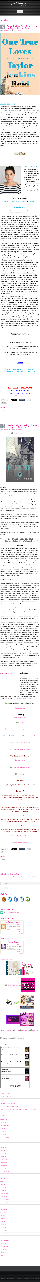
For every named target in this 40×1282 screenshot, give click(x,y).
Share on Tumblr (22, 400)
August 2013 (3, 1249)
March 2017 (3, 1134)
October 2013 (3, 1243)
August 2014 (3, 1212)
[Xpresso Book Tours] (13, 969)
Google (27, 371)
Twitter (23, 201)
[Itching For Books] (13, 1020)
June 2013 (3, 1255)
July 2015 (2, 1178)
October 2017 (3, 1122)
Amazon (7, 369)
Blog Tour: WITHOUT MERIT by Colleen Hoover (12, 1100)
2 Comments (18, 30)
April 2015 (3, 1187)
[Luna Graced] (27, 1071)
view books (20, 933)
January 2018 (3, 1119)
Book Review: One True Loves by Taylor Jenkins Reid (22, 27)
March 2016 (3, 1156)
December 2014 (4, 1200)
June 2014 (3, 1218)
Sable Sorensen (5, 1078)
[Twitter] (18, 1273)
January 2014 (3, 1234)
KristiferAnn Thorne (6, 1071)
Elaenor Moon (5, 1066)
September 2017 (4, 1125)
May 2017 (2, 1128)
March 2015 (3, 1190)
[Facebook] (21, 1273)
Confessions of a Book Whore (13, 924)
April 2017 (3, 1131)
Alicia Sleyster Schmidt (7, 1056)
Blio (22, 371)
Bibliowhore (6, 30)
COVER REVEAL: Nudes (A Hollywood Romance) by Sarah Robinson (18, 1109)
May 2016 (2, 1150)
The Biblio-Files (20, 4)
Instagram (32, 201)
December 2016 (4, 1138)
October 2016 (3, 1141)
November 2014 (4, 1203)
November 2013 (4, 1240)
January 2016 (3, 1162)
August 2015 (3, 1175)
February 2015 (4, 1193)
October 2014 (3, 1206)
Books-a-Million (29, 369)
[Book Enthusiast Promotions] (13, 986)
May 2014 (2, 1221)
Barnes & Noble (17, 369)
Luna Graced (4, 1069)
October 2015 (3, 1169)
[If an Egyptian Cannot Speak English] (27, 1049)
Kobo (33, 371)
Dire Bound (4, 1076)
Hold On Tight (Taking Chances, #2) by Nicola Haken (23, 426)
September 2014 (4, 1209)
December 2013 (4, 1237)
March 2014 (3, 1227)
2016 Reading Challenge (12, 922)
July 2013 (2, 1252)
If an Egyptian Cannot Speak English (10, 1047)
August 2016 (3, 1144)
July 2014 (2, 1215)
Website (6, 201)
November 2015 (4, 1165)
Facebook (15, 201)
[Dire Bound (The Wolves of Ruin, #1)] (27, 1078)
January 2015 (3, 1196)
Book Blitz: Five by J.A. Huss (7, 1103)
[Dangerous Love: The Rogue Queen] (27, 1056)
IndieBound (9, 371)
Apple (17, 371)
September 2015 (4, 1172)
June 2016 (3, 1147)
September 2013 (4, 1246)
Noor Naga (4, 1049)
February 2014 (4, 1231)
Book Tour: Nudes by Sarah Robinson (10, 1106)
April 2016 (3, 1153)
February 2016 (4, 1159)
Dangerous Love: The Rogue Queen (10, 1055)
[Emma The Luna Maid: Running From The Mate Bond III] (27, 1063)
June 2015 (3, 1181)
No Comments (19, 429)
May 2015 (2, 1184)
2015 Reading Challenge (12, 942)
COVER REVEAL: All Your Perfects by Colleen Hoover (14, 1097)
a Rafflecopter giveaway (20, 396)
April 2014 (3, 1224)
